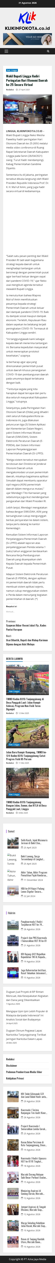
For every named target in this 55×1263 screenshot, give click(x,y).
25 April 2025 (30, 847)
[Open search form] (48, 51)
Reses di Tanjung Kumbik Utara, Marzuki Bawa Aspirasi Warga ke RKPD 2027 (32, 1241)
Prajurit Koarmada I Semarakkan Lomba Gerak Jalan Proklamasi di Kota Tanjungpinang (33, 1128)
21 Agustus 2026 (32, 945)
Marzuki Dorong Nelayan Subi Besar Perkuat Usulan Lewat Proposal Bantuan (33, 1176)
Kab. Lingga (12, 70)
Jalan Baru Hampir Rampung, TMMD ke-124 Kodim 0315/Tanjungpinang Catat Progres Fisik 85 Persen (26, 755)
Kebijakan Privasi (15, 1078)
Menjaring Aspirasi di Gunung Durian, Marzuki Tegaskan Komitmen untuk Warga (33, 1192)
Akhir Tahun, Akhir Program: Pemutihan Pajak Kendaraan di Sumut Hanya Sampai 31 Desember (34, 874)
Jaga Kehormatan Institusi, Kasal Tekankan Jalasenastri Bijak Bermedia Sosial (34, 972)
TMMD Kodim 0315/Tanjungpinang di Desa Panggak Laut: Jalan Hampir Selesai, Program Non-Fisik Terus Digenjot (25, 704)
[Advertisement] (27, 224)
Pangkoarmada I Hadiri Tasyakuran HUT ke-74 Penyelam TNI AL (31, 923)
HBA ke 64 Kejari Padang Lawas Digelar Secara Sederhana (32, 890)
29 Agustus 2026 (32, 1101)
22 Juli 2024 (29, 896)
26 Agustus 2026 (32, 929)
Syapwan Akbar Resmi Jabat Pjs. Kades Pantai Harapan (26, 625)
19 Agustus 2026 (32, 961)
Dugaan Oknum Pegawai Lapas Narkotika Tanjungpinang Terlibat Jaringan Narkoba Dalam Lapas (26, 1034)
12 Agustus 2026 (32, 1198)
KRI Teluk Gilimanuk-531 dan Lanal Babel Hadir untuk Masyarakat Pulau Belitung (34, 1095)
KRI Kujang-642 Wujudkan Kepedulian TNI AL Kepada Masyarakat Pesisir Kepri (33, 956)
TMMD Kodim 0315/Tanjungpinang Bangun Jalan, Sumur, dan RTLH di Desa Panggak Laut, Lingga (26, 805)
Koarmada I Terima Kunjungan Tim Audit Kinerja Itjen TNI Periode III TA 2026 (34, 1111)
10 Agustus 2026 (32, 1230)
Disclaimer (11, 1065)
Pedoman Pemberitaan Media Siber (24, 1072)
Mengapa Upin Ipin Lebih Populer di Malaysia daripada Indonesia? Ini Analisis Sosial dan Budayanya (27, 1015)
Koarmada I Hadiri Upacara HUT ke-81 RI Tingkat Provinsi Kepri (33, 1160)
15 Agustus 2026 (32, 977)
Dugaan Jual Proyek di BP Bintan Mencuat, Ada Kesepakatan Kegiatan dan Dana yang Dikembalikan (27, 996)
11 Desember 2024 (33, 880)
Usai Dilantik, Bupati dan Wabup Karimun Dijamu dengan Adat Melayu (27, 640)
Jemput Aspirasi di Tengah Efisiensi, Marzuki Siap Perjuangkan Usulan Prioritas (33, 1208)
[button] (6, 51)
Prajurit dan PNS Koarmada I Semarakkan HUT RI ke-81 (34, 939)
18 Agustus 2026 (32, 1165)
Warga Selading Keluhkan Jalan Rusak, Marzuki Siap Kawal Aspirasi (33, 1224)
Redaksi (10, 89)
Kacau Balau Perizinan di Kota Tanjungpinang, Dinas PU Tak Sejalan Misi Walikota (33, 1144)
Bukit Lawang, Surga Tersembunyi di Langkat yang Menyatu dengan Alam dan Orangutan (33, 858)
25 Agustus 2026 (32, 1133)
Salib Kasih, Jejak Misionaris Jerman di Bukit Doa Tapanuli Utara (34, 842)
